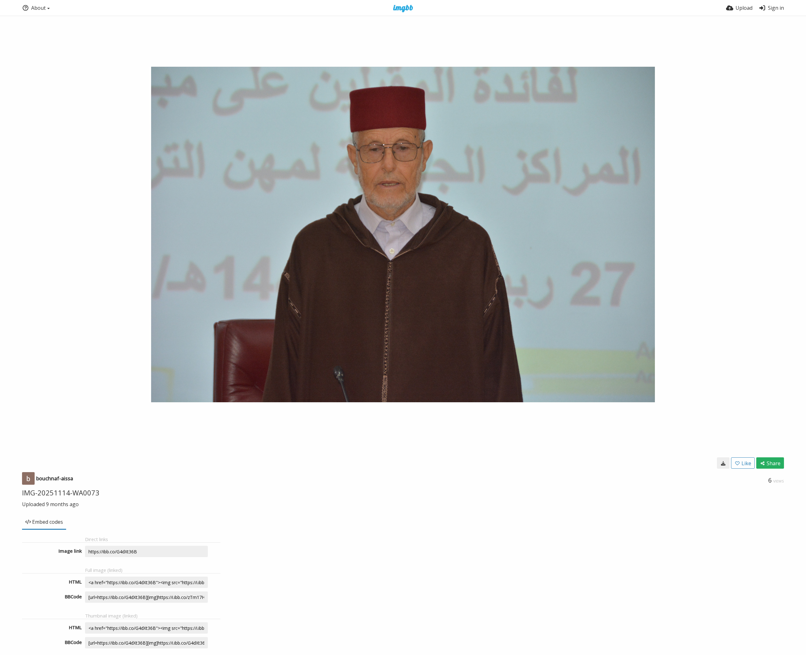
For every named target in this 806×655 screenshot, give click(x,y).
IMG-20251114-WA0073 (60, 492)
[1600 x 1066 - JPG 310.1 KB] (723, 463)
